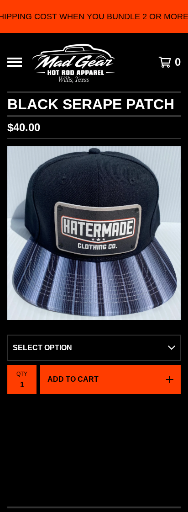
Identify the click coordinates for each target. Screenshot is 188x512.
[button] (94, 16)
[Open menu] (14, 62)
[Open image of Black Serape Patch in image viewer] (94, 233)
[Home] (73, 62)
